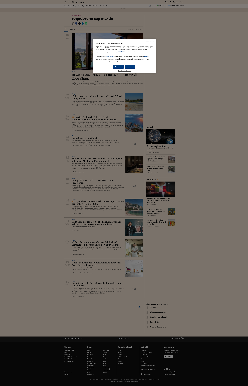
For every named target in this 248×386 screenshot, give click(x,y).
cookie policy (121, 51)
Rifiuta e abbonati (150, 41)
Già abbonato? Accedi (124, 71)
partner (146, 56)
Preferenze (118, 66)
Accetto (130, 66)
